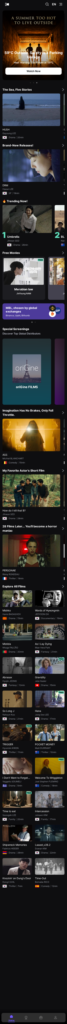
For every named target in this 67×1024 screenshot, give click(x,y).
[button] (30, 82)
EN (54, 4)
